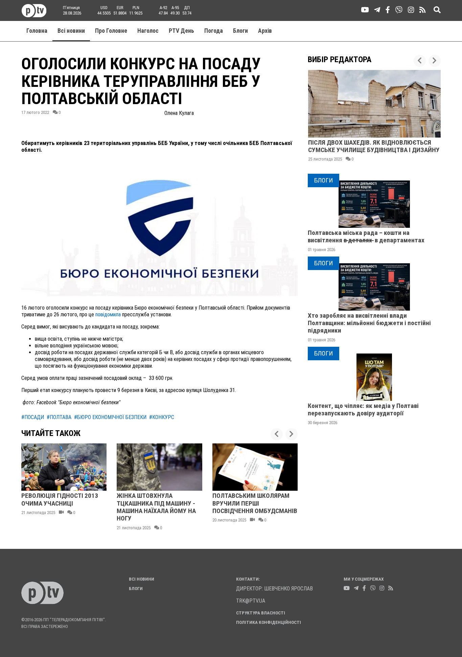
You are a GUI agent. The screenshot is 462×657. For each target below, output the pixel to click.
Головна (36, 30)
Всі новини (71, 30)
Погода (213, 30)
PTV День (181, 30)
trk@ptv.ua (250, 601)
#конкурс (161, 417)
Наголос (148, 30)
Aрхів (265, 30)
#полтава (59, 417)
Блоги (240, 30)
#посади (32, 417)
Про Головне (111, 30)
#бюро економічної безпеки (110, 417)
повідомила (108, 314)
